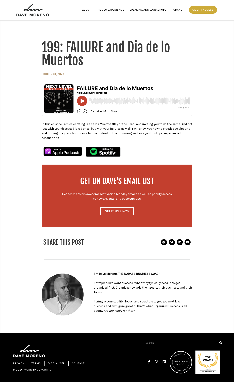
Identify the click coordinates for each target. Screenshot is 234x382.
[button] (203, 10)
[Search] (221, 343)
